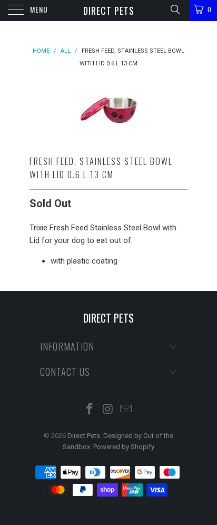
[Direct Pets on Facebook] (89, 410)
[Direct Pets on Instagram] (108, 410)
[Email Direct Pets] (126, 410)
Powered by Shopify (123, 447)
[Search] (174, 9)
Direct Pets (108, 10)
